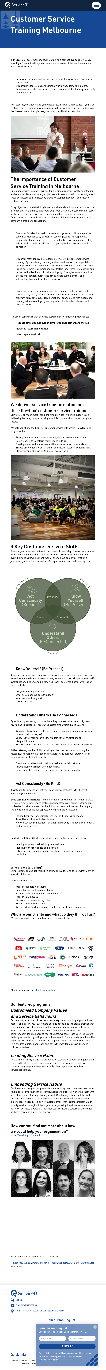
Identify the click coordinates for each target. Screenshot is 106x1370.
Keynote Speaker (25, 1361)
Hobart (53, 1263)
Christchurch (88, 1263)
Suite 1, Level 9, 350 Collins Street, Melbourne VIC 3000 (40, 1311)
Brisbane (44, 1263)
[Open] (96, 5)
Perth (35, 1263)
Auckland (74, 1263)
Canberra (63, 1263)
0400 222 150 (20, 1300)
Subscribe (67, 1346)
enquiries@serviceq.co (26, 1305)
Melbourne (16, 1263)
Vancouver (16, 1266)
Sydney (27, 1263)
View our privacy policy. (48, 1360)
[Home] (16, 5)
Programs (15, 1360)
